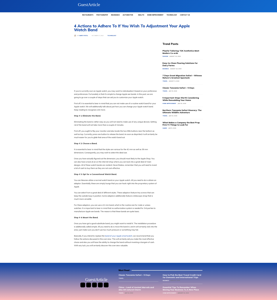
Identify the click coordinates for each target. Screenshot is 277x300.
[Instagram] (88, 285)
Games (165, 128)
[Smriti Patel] (75, 35)
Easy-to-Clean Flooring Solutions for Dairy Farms (180, 64)
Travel (165, 81)
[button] (200, 4)
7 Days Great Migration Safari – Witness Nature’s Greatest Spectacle (182, 76)
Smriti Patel (83, 35)
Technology (111, 35)
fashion (165, 56)
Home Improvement (169, 293)
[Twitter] (100, 285)
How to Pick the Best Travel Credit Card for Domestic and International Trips (182, 276)
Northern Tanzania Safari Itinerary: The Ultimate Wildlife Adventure (182, 111)
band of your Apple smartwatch (118, 236)
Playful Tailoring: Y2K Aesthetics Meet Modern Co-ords (181, 52)
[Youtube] (106, 285)
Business (166, 69)
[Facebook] (82, 285)
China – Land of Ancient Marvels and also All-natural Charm (136, 288)
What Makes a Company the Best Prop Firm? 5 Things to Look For (181, 123)
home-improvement (169, 103)
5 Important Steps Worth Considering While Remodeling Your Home (181, 99)
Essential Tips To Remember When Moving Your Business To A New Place (181, 288)
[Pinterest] (94, 285)
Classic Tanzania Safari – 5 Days (178, 88)
